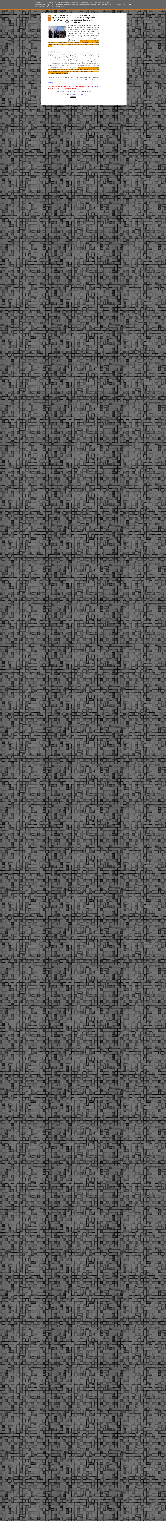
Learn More (120, 5)
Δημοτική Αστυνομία (76, 94)
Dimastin (88, 91)
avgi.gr (96, 86)
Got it (129, 5)
